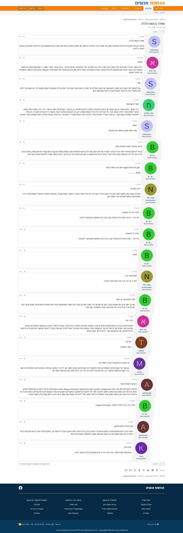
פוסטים (162, 12)
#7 (20, 163)
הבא (155, 31)
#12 (20, 271)
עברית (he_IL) (152, 524)
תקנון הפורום (50, 524)
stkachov (159, 27)
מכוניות (37, 504)
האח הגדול (146, 500)
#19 (20, 380)
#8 (20, 184)
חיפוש (156, 12)
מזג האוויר (73, 504)
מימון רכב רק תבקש (73, 500)
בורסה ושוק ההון (109, 504)
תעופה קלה (146, 509)
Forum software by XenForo (76, 530)
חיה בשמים (148, 113)
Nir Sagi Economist (150, 198)
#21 (20, 422)
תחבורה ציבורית (36, 509)
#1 (20, 37)
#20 (20, 401)
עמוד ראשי (159, 8)
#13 (20, 295)
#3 (20, 79)
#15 (20, 337)
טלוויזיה (146, 513)
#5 (20, 142)
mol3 (139, 372)
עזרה (31, 524)
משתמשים (126, 8)
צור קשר (58, 524)
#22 (20, 443)
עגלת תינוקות (146, 504)
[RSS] (20, 524)
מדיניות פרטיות (39, 524)
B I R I (152, 155)
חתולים (37, 513)
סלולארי (110, 513)
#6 (20, 121)
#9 (20, 208)
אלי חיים (152, 71)
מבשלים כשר (73, 513)
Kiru (141, 456)
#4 (20, 100)
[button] (133, 8)
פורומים (148, 8)
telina (141, 350)
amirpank (146, 393)
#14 (20, 316)
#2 (20, 58)
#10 (20, 229)
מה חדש (138, 8)
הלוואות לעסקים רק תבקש (37, 500)
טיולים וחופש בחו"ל (109, 509)
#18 (20, 358)
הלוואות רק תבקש (110, 500)
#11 (20, 250)
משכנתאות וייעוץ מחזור (73, 509)
